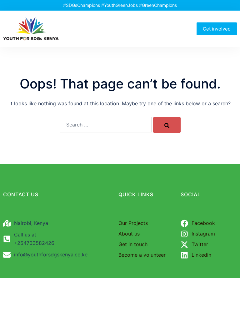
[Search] (167, 125)
